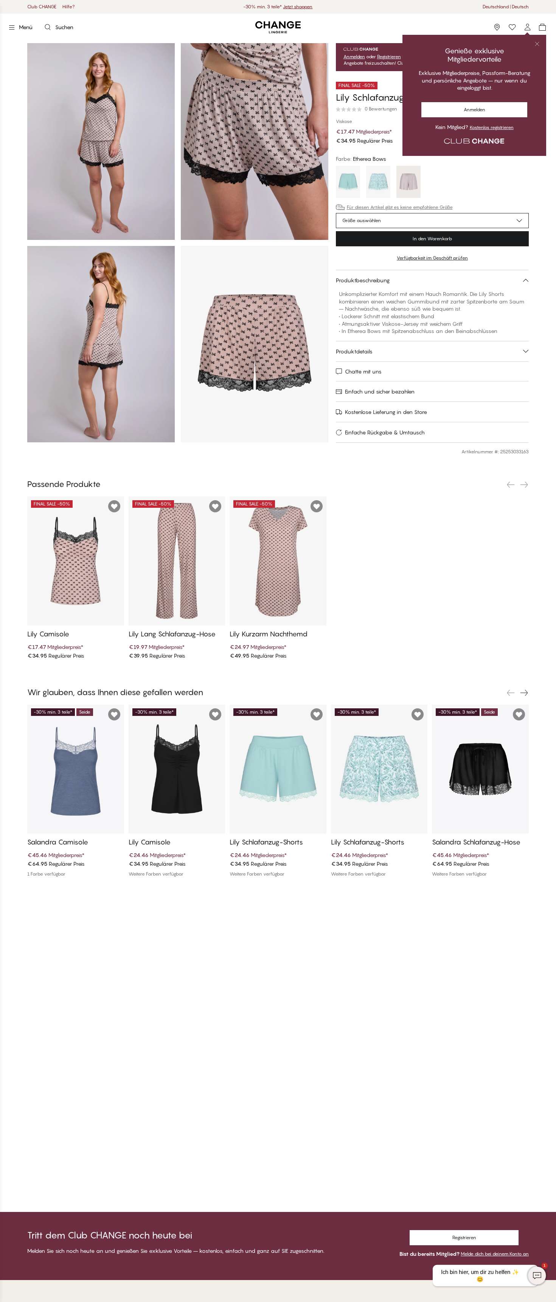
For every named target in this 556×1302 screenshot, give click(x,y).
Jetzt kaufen (310, 6)
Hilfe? (68, 6)
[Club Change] (512, 27)
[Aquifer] (348, 183)
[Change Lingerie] (278, 27)
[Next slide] (524, 484)
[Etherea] (408, 183)
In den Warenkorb (432, 238)
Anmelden (354, 56)
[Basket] (542, 27)
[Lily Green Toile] (378, 183)
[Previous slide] (510, 484)
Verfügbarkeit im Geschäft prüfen (432, 258)
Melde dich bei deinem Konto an (495, 1254)
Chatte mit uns (363, 371)
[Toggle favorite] (522, 85)
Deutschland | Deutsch (506, 6)
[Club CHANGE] (527, 27)
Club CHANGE (41, 6)
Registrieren (389, 56)
